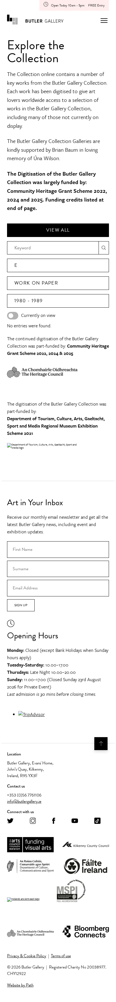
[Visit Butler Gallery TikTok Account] (97, 821)
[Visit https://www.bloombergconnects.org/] (85, 931)
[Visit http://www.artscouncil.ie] (30, 845)
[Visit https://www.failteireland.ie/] (85, 866)
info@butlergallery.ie (24, 801)
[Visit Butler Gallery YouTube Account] (75, 821)
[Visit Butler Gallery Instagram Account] (33, 821)
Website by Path (20, 985)
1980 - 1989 (28, 300)
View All (58, 230)
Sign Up (20, 605)
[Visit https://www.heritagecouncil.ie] (30, 932)
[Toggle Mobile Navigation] (104, 20)
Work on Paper (36, 283)
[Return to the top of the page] (101, 743)
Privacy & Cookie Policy (26, 956)
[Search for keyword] (104, 247)
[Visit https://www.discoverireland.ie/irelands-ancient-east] (23, 899)
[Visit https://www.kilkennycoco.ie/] (85, 845)
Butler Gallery (35, 21)
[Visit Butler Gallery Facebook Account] (53, 821)
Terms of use (61, 956)
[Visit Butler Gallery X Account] (10, 821)
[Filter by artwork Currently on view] (12, 315)
